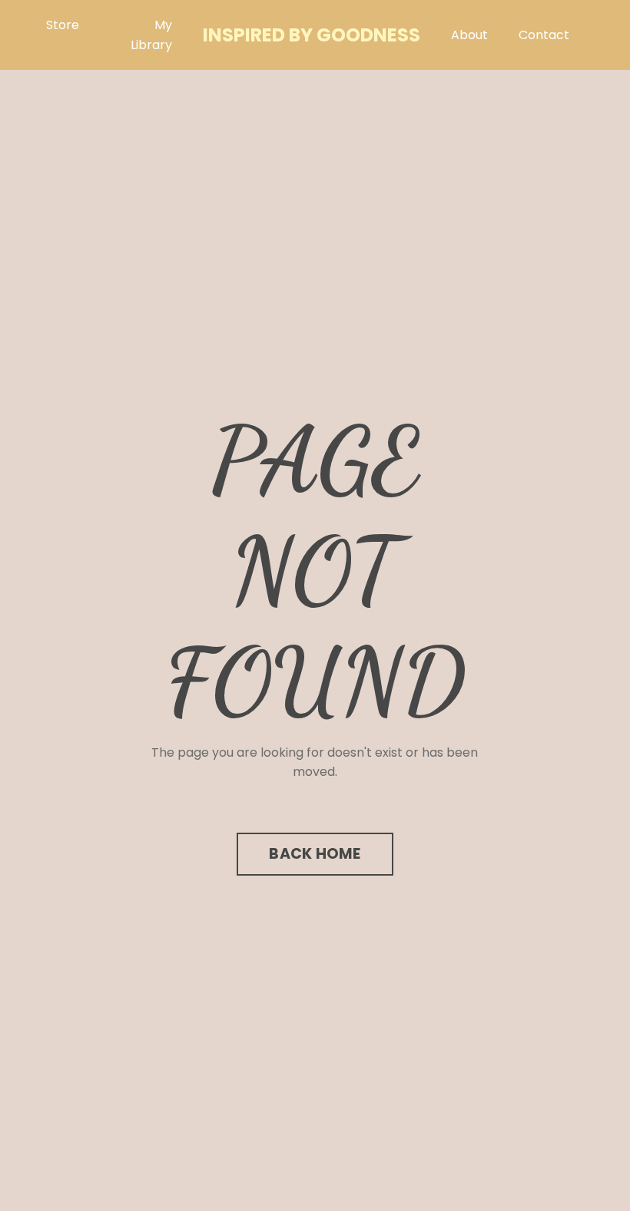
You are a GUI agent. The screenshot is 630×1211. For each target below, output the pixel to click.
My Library (151, 35)
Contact (544, 35)
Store (62, 25)
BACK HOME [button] (314, 853)
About (469, 35)
